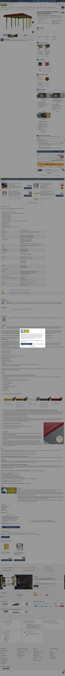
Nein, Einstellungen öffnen (38, 343)
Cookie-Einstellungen (37, 340)
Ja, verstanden (26, 343)
